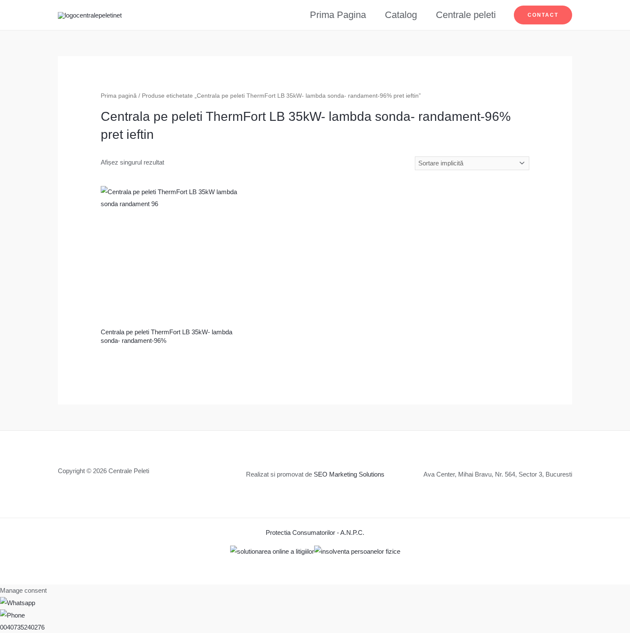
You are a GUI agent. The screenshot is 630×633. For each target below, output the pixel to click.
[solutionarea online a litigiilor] (272, 551)
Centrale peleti (466, 14)
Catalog (401, 14)
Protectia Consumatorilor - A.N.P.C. (315, 532)
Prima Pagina (338, 14)
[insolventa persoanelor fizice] (357, 551)
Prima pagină (119, 96)
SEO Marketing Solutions (349, 474)
